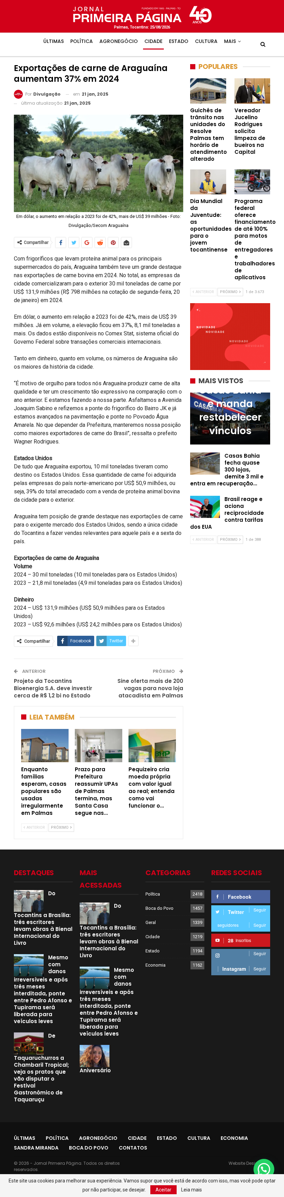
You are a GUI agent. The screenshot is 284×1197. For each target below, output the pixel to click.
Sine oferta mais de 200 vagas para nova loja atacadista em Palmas (150, 688)
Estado (178, 41)
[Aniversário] (94, 1056)
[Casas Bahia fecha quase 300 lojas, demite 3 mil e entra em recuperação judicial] (205, 463)
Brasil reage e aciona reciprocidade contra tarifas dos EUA (227, 512)
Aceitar (163, 1189)
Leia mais (191, 1189)
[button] (264, 1169)
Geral (150, 922)
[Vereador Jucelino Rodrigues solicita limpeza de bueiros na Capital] (252, 90)
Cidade (153, 41)
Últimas (53, 41)
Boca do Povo (159, 908)
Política (81, 41)
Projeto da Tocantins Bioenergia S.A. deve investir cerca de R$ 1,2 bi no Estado (53, 688)
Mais (230, 41)
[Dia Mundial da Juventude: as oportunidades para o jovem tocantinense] (208, 181)
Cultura (206, 41)
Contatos (133, 1147)
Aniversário (95, 1070)
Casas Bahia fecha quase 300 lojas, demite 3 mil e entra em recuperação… (227, 469)
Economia (155, 965)
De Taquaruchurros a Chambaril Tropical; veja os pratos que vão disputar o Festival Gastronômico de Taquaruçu (41, 1067)
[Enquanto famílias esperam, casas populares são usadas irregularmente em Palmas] (45, 745)
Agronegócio (118, 41)
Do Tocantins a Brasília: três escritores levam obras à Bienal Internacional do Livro (43, 918)
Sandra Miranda (36, 1147)
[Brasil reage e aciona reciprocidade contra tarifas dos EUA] (205, 507)
